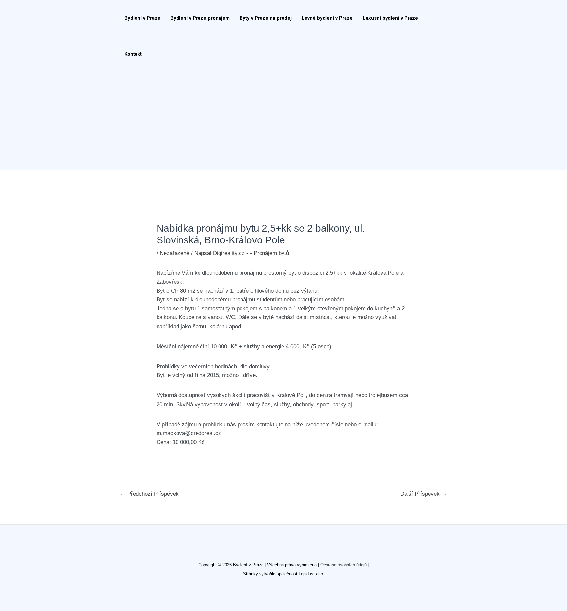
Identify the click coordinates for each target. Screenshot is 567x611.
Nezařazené (174, 253)
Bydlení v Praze (142, 18)
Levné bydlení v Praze (327, 18)
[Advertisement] (280, 121)
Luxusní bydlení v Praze (390, 18)
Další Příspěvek (423, 494)
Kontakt (133, 54)
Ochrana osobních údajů (343, 565)
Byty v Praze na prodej (266, 18)
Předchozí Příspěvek (149, 494)
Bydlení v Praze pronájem (200, 18)
